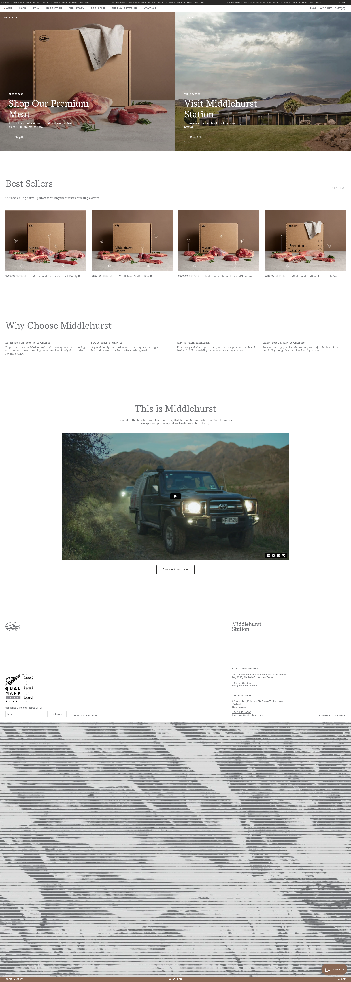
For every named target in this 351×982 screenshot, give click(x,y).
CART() (340, 8)
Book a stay (14, 979)
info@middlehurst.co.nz (245, 685)
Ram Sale (98, 8)
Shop (22, 8)
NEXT (343, 188)
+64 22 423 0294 (241, 712)
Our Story (76, 8)
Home (8, 8)
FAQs (313, 8)
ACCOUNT (325, 8)
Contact (150, 8)
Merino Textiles (124, 8)
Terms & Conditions (84, 716)
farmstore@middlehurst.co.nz (248, 715)
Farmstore (54, 8)
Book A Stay (197, 137)
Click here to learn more (175, 569)
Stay (36, 8)
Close (342, 3)
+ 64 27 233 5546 (242, 683)
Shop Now (20, 137)
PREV (334, 188)
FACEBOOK (340, 715)
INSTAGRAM (324, 715)
